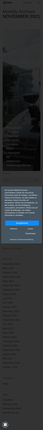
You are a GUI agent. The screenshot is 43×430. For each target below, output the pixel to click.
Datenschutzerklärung (25, 239)
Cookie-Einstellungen (30, 231)
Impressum (13, 239)
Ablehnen (13, 229)
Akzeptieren (22, 223)
